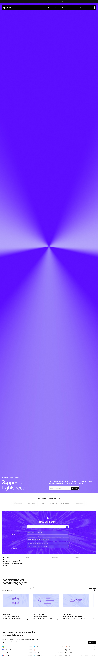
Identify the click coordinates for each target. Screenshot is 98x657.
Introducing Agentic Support (55, 1)
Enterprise (43, 7)
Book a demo (90, 7)
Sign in (82, 7)
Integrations (50, 7)
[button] (37, 7)
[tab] (13, 561)
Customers (57, 7)
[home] (18, 7)
